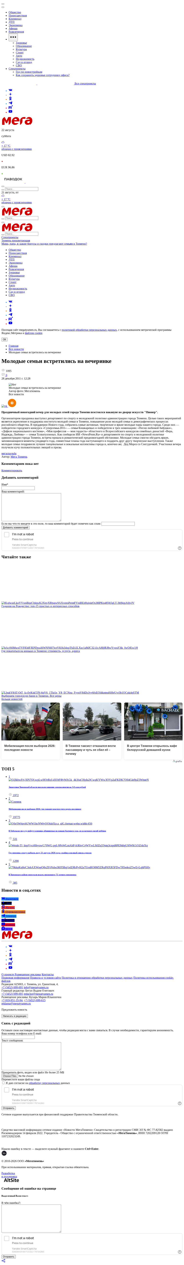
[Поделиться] (3, 1261)
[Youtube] (10, 112)
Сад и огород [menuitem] (24, 62)
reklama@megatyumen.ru (16, 1003)
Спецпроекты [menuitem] (17, 68)
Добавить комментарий (15, 527)
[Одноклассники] (10, 99)
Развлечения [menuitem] (16, 31)
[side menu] (2, 7)
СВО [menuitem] (19, 65)
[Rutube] (11, 107)
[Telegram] (10, 103)
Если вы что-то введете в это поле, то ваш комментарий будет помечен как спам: (51, 523)
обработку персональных (44, 1083)
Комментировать (11, 470)
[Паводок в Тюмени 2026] (13, 182)
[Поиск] (2, 186)
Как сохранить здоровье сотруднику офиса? (43, 75)
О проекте (8, 974)
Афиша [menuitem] (13, 28)
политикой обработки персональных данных (89, 329)
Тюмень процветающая (15, 240)
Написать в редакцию (14, 1016)
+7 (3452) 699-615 (34, 1000)
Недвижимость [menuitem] (25, 58)
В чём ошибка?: (11, 1202)
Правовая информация (15, 977)
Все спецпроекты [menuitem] (85, 83)
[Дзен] (10, 95)
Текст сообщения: (12, 1040)
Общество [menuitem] (15, 12)
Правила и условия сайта (45, 977)
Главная (13, 345)
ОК (4, 339)
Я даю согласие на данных (37, 1083)
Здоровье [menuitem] (21, 42)
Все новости (16, 349)
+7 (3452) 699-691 (12, 987)
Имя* (4, 484)
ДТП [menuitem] (12, 22)
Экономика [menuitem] (15, 25)
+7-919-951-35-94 (11, 1000)
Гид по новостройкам (29, 71)
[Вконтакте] (10, 90)
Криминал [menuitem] (15, 18)
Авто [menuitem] (19, 55)
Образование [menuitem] (24, 46)
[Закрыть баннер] (2, 3)
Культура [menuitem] (21, 49)
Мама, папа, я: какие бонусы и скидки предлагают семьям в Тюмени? (44, 243)
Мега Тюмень (19, 456)
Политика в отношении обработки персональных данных (97, 977)
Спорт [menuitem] (20, 52)
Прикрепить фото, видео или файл (32, 1072)
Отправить (8, 1108)
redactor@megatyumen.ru (38, 993)
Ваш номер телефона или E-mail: (21, 1033)
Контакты (48, 974)
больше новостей (11, 699)
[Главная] (42, 123)
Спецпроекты (9, 237)
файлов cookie (33, 333)
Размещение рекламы (28, 974)
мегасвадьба (8, 453)
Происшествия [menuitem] (18, 15)
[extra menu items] (13, 37)
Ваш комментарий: (13, 491)
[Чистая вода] (34, 182)
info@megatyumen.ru (36, 987)
